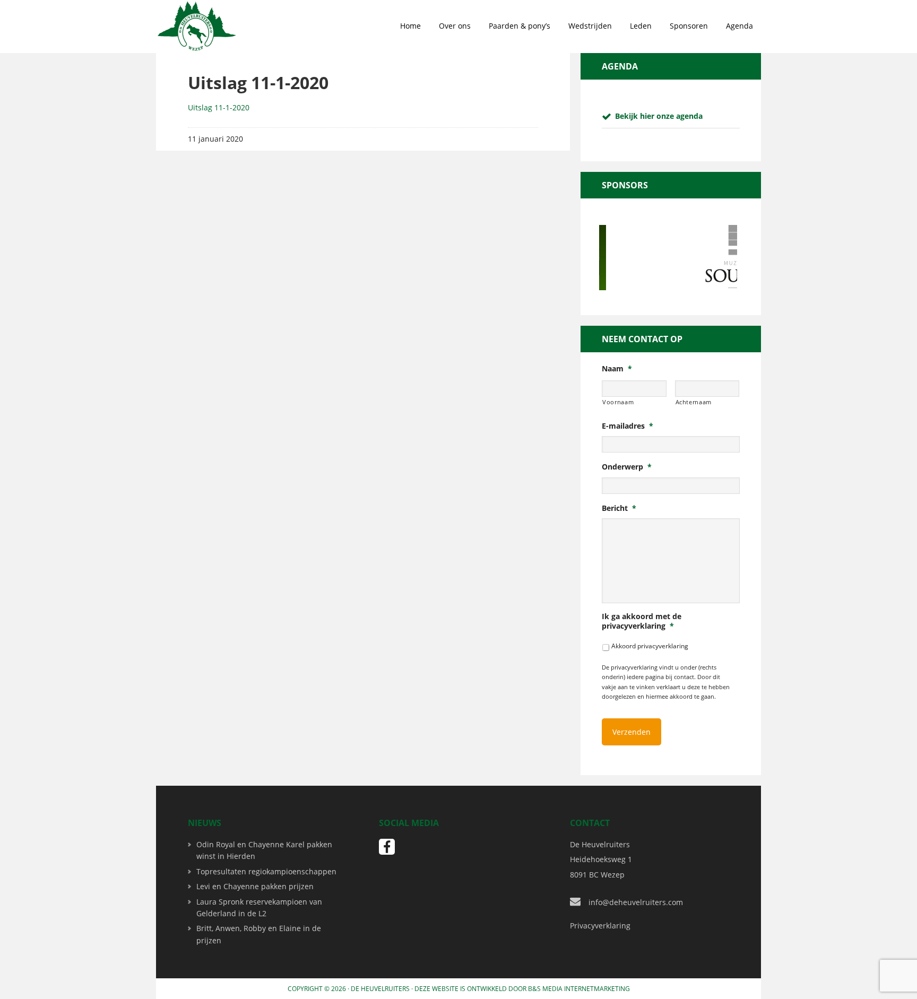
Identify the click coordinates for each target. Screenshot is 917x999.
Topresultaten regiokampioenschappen (266, 871)
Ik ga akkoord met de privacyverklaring (641, 621)
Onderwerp (627, 467)
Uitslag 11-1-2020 (218, 107)
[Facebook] (387, 847)
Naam (617, 368)
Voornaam (618, 402)
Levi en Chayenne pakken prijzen (255, 886)
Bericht (619, 508)
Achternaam (694, 402)
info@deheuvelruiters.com (636, 902)
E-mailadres (627, 426)
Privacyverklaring (600, 925)
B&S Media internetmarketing (579, 988)
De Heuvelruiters (380, 988)
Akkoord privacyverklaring (649, 645)
